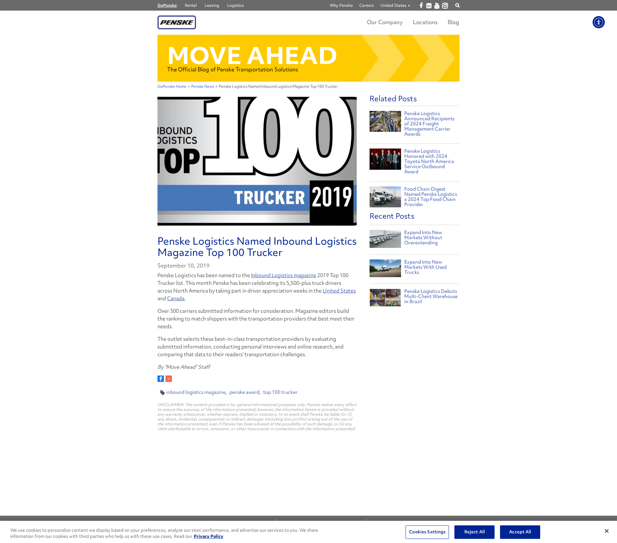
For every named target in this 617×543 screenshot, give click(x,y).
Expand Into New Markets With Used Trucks (425, 267)
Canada (175, 298)
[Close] (607, 531)
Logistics (235, 5)
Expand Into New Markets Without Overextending (423, 237)
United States (339, 290)
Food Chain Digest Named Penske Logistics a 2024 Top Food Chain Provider (430, 196)
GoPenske (167, 5)
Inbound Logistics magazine (283, 275)
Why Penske (341, 5)
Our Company (385, 22)
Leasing (212, 5)
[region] (308, 532)
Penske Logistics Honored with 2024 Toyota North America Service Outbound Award (429, 161)
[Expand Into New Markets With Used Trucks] (385, 269)
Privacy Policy (208, 536)
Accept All (520, 532)
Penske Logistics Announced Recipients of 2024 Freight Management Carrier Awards (429, 124)
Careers (366, 5)
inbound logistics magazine (196, 392)
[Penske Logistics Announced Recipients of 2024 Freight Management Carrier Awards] (385, 121)
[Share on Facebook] (160, 379)
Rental (191, 5)
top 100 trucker (280, 392)
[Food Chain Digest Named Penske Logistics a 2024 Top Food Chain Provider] (385, 196)
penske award (244, 392)
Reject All (474, 532)
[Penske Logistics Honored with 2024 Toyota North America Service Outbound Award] (385, 158)
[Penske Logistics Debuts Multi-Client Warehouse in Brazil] (385, 299)
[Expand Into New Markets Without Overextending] (385, 240)
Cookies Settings (427, 532)
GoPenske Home (171, 86)
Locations (425, 22)
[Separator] (168, 379)
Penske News (202, 86)
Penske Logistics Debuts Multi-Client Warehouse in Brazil (431, 296)
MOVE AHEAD (252, 55)
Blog (453, 22)
